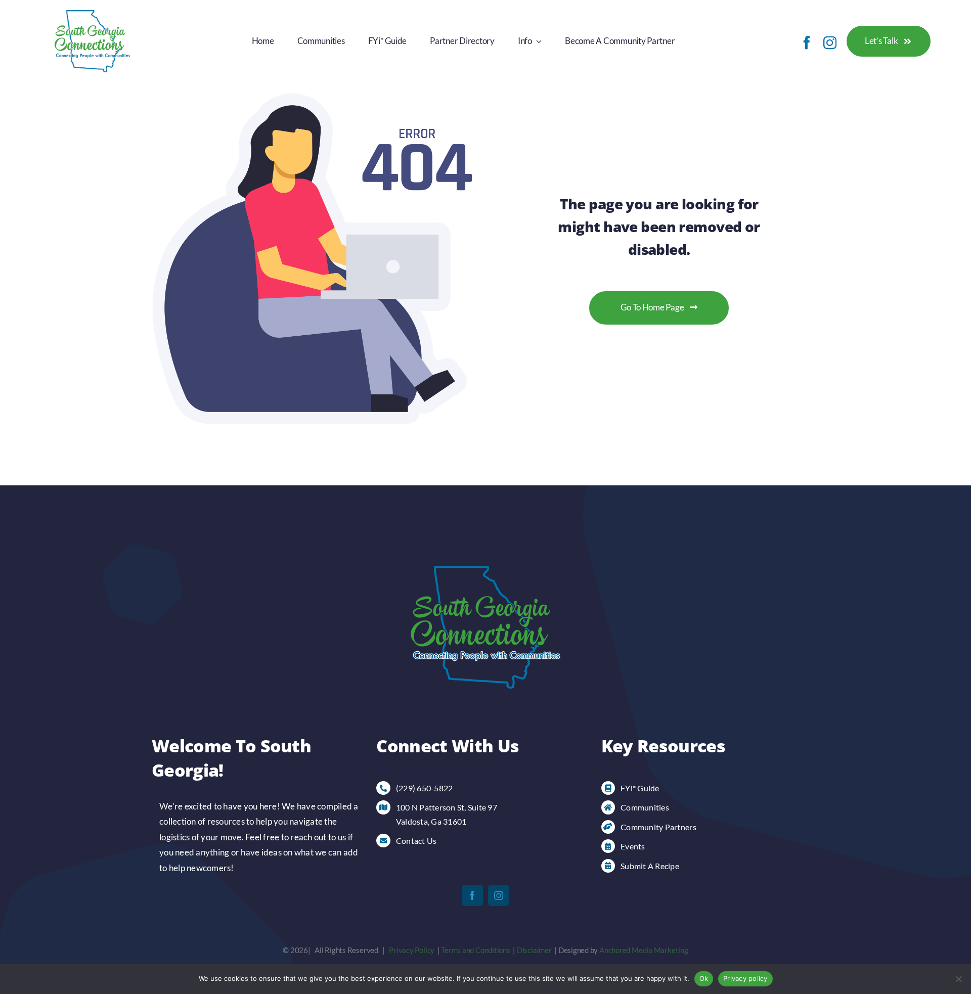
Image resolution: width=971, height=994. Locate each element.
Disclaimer (534, 950)
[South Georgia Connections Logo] (92, 14)
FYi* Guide (640, 788)
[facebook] (806, 42)
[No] (958, 979)
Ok (704, 978)
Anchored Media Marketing (643, 950)
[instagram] (829, 42)
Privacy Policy (411, 950)
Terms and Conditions (475, 950)
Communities (645, 807)
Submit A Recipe (650, 866)
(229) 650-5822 (424, 788)
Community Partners (658, 827)
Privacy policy (745, 978)
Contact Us (416, 840)
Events (633, 846)
